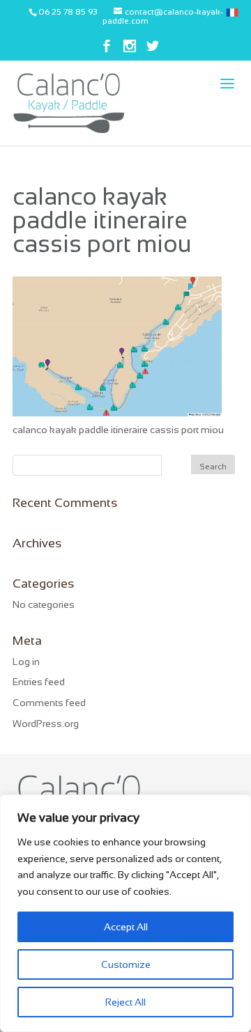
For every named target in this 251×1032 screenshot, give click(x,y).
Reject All (125, 1002)
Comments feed (49, 702)
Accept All (126, 926)
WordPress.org (46, 723)
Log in (26, 661)
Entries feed (39, 681)
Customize (126, 964)
